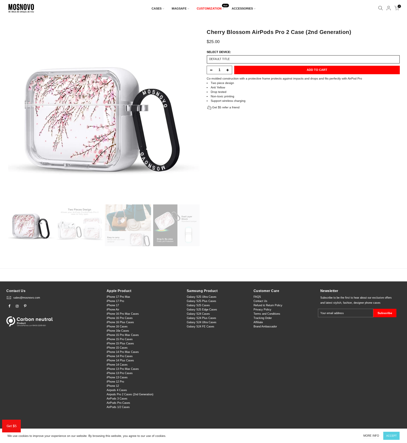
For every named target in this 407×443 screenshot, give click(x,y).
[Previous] (15, 114)
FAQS (257, 296)
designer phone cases (367, 302)
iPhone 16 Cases (117, 326)
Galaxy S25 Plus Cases (201, 301)
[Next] (192, 114)
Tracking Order (263, 318)
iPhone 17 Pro (115, 301)
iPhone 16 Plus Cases (120, 322)
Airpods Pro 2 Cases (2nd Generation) (130, 394)
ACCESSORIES (242, 8)
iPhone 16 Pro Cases (120, 318)
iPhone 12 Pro (115, 381)
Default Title (219, 59)
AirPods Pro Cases (118, 402)
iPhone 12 (113, 385)
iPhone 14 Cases (117, 364)
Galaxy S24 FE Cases (200, 326)
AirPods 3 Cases (117, 398)
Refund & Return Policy (268, 305)
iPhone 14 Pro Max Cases (123, 352)
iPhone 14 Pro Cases (120, 356)
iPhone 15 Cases (117, 347)
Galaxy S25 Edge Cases (202, 309)
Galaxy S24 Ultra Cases (201, 322)
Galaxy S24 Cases (198, 313)
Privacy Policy (262, 309)
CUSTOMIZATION (212, 7)
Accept (391, 435)
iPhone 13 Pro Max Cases (123, 368)
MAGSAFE (179, 8)
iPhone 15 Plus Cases (120, 343)
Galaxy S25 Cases (198, 305)
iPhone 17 (113, 305)
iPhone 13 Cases (117, 377)
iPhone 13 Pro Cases (120, 373)
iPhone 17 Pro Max (118, 296)
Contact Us (260, 301)
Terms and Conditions (267, 313)
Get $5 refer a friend (226, 107)
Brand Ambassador (265, 326)
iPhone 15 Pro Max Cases (123, 335)
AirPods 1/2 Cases (118, 407)
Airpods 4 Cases (117, 390)
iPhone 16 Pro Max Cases (123, 313)
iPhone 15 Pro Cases (120, 339)
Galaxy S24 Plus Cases (201, 318)
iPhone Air (113, 309)
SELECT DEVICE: (219, 52)
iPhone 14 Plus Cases (120, 360)
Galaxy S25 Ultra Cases (201, 296)
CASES (157, 8)
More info (371, 435)
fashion (347, 302)
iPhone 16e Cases (118, 330)
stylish (337, 302)
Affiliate (258, 322)
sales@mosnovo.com (26, 297)
